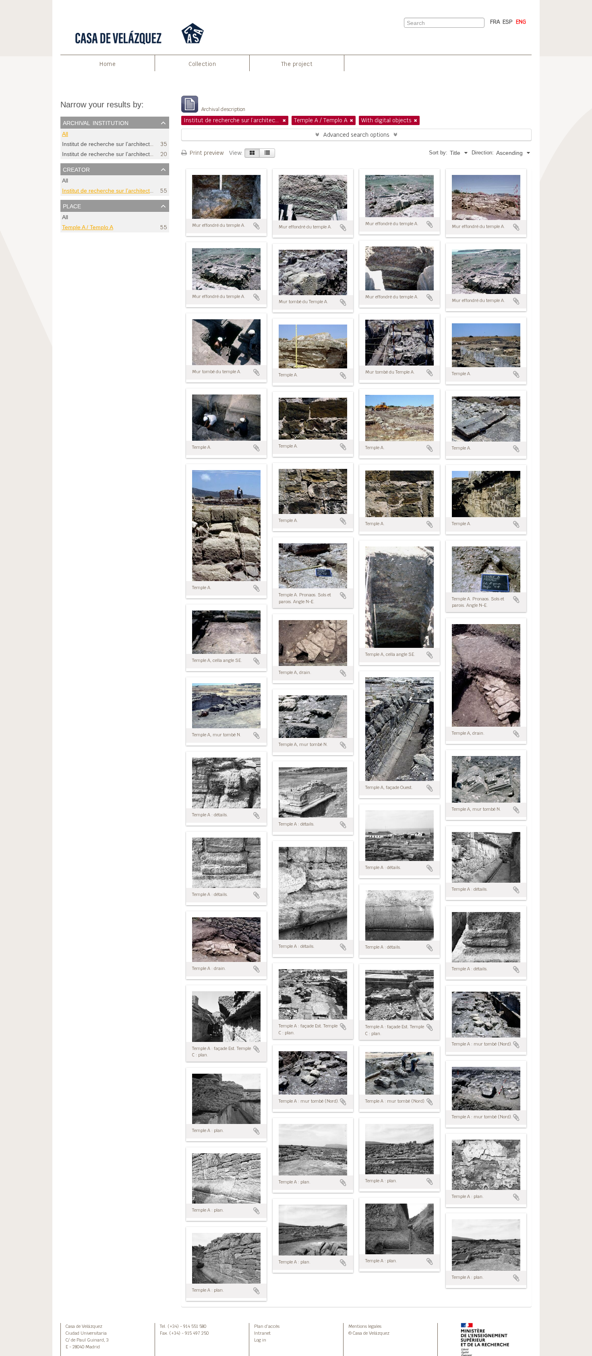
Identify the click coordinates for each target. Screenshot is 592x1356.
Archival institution (95, 122)
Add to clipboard (257, 226)
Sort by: (438, 153)
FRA (495, 21)
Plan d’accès (266, 1326)
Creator (76, 168)
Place (72, 205)
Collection (202, 64)
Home (107, 64)
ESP (508, 21)
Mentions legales (364, 1326)
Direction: (483, 153)
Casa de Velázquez (84, 1326)
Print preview (206, 152)
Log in (260, 1340)
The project (297, 64)
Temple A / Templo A (87, 227)
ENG (521, 21)
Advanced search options (356, 134)
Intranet (262, 1333)
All (65, 134)
